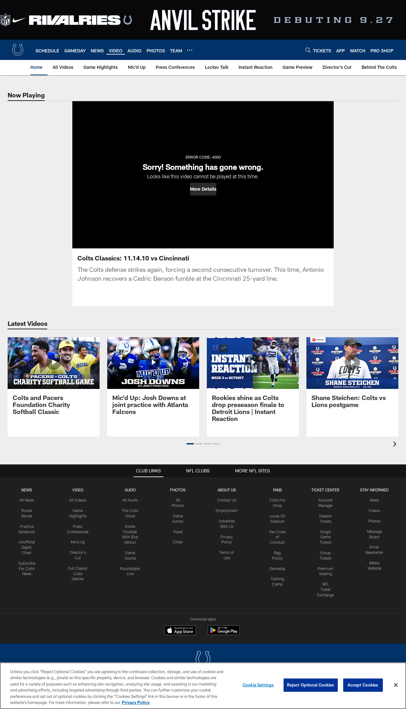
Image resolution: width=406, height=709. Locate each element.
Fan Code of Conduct (277, 537)
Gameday (277, 568)
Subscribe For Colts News (26, 568)
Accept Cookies (363, 684)
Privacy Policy (136, 702)
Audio (130, 490)
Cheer (178, 542)
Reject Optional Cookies (310, 684)
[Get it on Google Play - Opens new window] (224, 633)
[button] (203, 189)
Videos (374, 510)
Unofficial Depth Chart (27, 547)
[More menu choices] (189, 50)
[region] (203, 685)
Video (77, 490)
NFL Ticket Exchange (325, 589)
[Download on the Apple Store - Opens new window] (180, 631)
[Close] (396, 685)
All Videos (77, 500)
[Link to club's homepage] (17, 49)
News (26, 490)
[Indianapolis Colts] (203, 660)
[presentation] (395, 445)
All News (26, 500)
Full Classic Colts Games (78, 573)
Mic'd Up (78, 542)
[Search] (308, 50)
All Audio (130, 500)
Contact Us (226, 500)
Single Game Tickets (325, 537)
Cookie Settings (258, 684)
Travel (178, 531)
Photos (178, 490)
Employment (227, 510)
